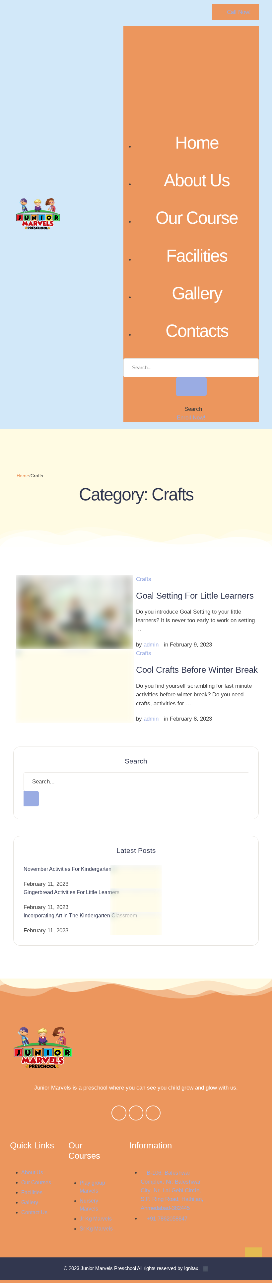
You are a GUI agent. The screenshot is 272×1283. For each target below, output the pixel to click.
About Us (197, 180)
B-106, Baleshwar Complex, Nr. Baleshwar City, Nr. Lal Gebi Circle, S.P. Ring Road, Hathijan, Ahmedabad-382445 (172, 1190)
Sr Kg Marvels (96, 1228)
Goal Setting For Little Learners (195, 596)
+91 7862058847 (167, 1219)
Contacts (197, 330)
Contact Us (34, 1212)
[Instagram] (136, 1113)
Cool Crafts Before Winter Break (197, 670)
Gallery (197, 293)
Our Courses (36, 1182)
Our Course (197, 217)
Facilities (196, 255)
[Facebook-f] (118, 1113)
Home (197, 142)
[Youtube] (153, 1113)
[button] (235, 12)
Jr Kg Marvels (96, 1219)
